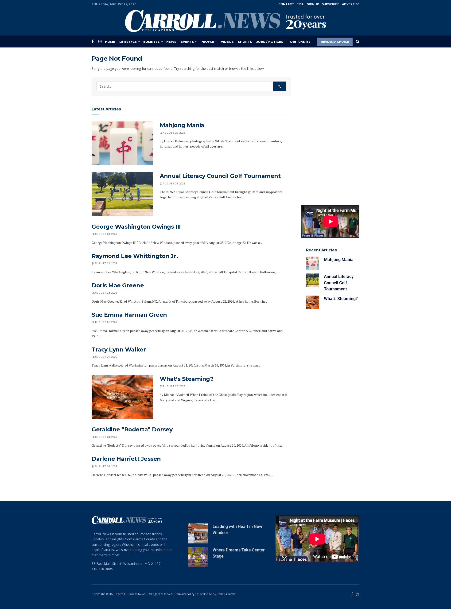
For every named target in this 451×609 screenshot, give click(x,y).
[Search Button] (357, 41)
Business (151, 41)
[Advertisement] (330, 125)
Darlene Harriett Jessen (126, 458)
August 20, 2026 (173, 386)
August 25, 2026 (173, 132)
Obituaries (300, 41)
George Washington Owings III (136, 226)
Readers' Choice (335, 41)
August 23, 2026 (105, 234)
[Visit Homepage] (225, 21)
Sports (245, 41)
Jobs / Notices (269, 41)
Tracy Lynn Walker (119, 349)
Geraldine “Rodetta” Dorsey (132, 429)
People (207, 41)
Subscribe (330, 4)
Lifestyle (128, 41)
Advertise (350, 4)
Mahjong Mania (182, 125)
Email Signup (308, 4)
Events (187, 41)
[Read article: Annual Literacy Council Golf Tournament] (122, 194)
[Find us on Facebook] (93, 41)
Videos (227, 41)
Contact (286, 4)
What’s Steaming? (186, 378)
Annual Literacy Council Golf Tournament (220, 175)
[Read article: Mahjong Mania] (122, 143)
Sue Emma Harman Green (129, 314)
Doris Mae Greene (118, 285)
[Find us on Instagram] (100, 41)
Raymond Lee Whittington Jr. (135, 256)
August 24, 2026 (173, 183)
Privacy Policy (185, 594)
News (171, 41)
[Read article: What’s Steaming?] (122, 397)
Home (110, 41)
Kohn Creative (226, 594)
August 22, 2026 (105, 263)
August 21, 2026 (105, 322)
